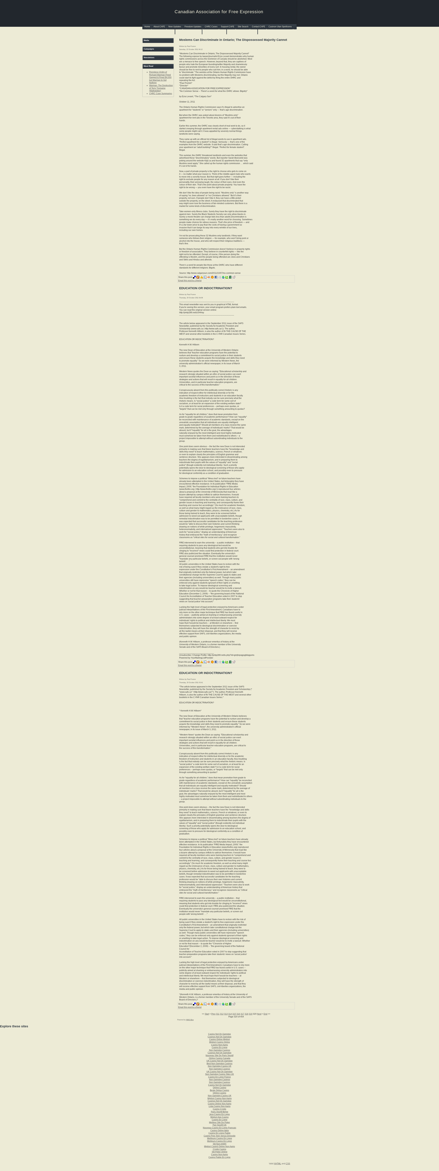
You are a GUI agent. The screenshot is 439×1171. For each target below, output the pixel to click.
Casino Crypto (219, 1109)
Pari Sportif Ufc (220, 1125)
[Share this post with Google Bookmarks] (205, 278)
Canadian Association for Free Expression (219, 11)
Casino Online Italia (219, 1130)
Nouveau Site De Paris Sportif (219, 1055)
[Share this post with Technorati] (227, 278)
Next (259, 1014)
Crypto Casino (219, 1149)
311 (218, 1014)
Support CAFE (227, 26)
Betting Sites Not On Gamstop (242, 32)
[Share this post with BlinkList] (209, 278)
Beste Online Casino (219, 1090)
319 (250, 1014)
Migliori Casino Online (219, 1042)
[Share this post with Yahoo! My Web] (202, 278)
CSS (288, 1163)
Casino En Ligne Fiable (219, 1133)
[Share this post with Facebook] (216, 278)
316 (238, 1014)
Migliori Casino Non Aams (219, 1098)
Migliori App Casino (219, 1117)
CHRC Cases (211, 26)
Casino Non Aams (219, 1045)
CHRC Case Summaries (160, 93)
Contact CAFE (258, 26)
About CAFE (159, 26)
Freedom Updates (193, 26)
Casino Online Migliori (219, 1039)
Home (147, 26)
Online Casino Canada (219, 1058)
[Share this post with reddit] (234, 278)
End (265, 1014)
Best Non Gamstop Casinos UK (159, 32)
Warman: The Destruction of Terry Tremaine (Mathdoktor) (161, 88)
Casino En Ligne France (219, 1077)
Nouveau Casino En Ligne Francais (219, 1128)
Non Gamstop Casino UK (219, 1066)
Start (207, 1014)
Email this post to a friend (189, 280)
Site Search (243, 26)
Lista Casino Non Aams (219, 1106)
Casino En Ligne (219, 1047)
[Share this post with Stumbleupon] (223, 278)
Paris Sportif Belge (219, 1112)
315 (234, 1014)
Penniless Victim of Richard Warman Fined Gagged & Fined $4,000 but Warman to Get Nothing (160, 77)
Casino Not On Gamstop (219, 1034)
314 (230, 1014)
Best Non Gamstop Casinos (219, 1063)
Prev (213, 1014)
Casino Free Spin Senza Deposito (219, 1136)
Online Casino (219, 1087)
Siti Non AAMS (219, 1144)
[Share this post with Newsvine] (231, 278)
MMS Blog (190, 1020)
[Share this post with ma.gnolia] (213, 278)
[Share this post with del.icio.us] (195, 278)
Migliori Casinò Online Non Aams (219, 1146)
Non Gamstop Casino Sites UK (219, 1074)
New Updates (174, 26)
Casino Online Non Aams (219, 1104)
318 (246, 1014)
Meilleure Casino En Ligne (219, 1138)
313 (226, 1014)
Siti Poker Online (219, 1152)
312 (222, 1014)
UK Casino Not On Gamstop (219, 1061)
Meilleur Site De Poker (219, 1122)
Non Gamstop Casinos (214, 32)
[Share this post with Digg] (220, 278)
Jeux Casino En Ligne (219, 1114)
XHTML (277, 1163)
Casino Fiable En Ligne (219, 1157)
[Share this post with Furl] (198, 278)
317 (242, 1014)
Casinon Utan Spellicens (280, 26)
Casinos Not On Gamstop (189, 32)
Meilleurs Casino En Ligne (219, 1141)
